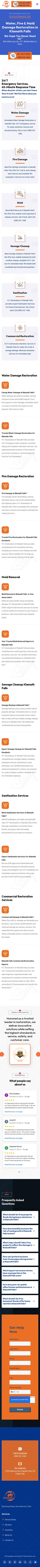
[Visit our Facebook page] (15, 1562)
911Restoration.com (28, 1556)
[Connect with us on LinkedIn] (20, 1562)
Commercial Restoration (20, 336)
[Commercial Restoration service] (20, 328)
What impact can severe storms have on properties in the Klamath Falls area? (18, 1273)
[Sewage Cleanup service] (20, 238)
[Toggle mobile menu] (37, 4)
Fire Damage (20, 159)
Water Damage (20, 112)
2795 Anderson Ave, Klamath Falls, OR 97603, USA (20, 1472)
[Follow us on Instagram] (25, 1562)
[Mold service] (20, 195)
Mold (20, 202)
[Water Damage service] (20, 105)
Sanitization (20, 292)
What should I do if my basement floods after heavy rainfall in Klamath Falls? (16, 1301)
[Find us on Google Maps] (5, 1562)
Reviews (8, 1525)
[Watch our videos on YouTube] (35, 1562)
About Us (8, 1535)
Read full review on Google (13, 1112)
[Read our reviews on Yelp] (30, 1562)
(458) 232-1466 (20, 1456)
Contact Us (9, 1540)
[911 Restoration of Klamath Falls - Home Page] (6, 4)
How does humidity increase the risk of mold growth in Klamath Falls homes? (18, 1231)
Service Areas (10, 1520)
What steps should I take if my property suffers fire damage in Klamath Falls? (17, 1245)
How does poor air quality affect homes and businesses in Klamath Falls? (17, 1287)
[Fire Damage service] (20, 151)
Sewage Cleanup (20, 246)
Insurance (9, 1530)
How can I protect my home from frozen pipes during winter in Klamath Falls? (18, 1259)
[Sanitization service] (20, 285)
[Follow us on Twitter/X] (10, 1562)
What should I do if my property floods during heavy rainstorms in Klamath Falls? (17, 1217)
